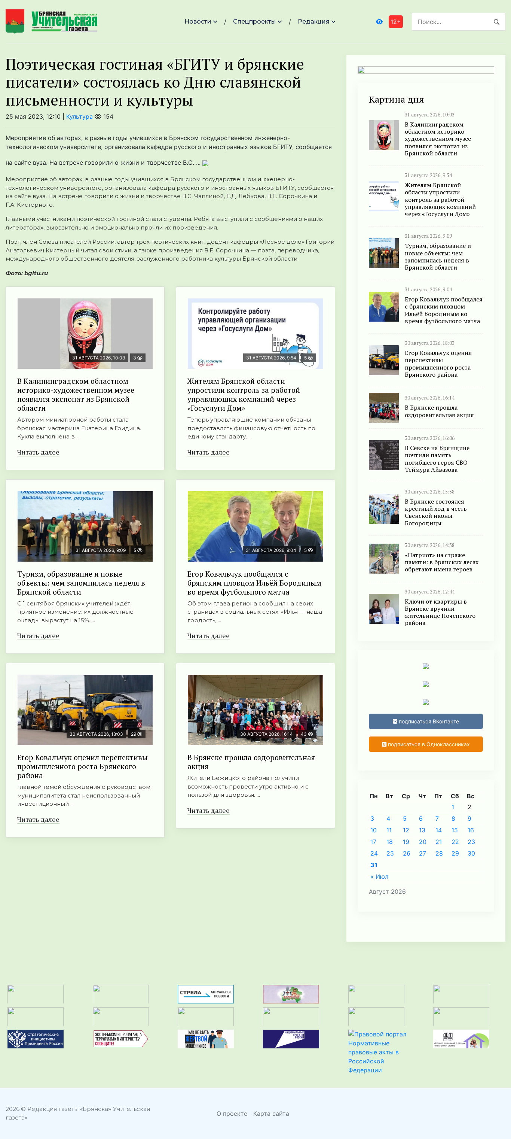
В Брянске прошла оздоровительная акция (251, 761)
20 (422, 841)
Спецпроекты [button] (254, 21)
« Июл (379, 876)
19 (406, 841)
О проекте (232, 1113)
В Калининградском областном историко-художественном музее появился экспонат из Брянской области (75, 394)
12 (406, 830)
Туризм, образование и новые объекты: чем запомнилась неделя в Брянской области (81, 583)
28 (439, 853)
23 (471, 841)
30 (471, 853)
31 (373, 865)
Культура (79, 116)
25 (390, 853)
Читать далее (38, 451)
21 (438, 841)
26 (406, 853)
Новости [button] (197, 21)
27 (422, 853)
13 (422, 830)
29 (455, 853)
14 (438, 830)
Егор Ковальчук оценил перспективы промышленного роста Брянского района (82, 766)
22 (455, 841)
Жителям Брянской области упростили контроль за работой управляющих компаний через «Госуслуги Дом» (243, 394)
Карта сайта (271, 1113)
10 (373, 830)
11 (389, 830)
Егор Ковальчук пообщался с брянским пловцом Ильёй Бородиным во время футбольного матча (254, 583)
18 (389, 841)
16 (471, 830)
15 (455, 830)
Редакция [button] (314, 21)
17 (373, 841)
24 (374, 853)
